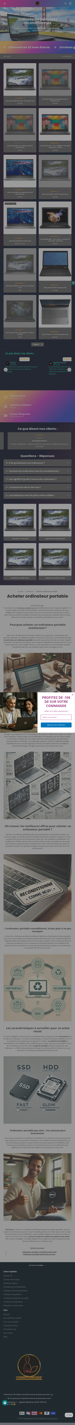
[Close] (72, 694)
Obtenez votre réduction (56, 725)
